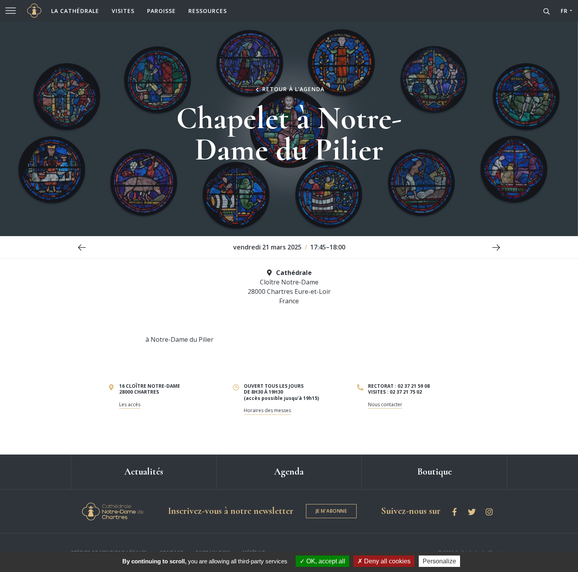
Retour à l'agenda (292, 89)
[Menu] (10, 10)
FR (564, 11)
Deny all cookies (386, 561)
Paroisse (161, 11)
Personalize (439, 561)
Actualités (143, 471)
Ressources (207, 11)
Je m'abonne (331, 511)
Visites (123, 11)
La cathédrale (75, 11)
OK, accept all (325, 561)
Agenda (289, 471)
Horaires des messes (267, 410)
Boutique (434, 471)
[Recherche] (546, 10)
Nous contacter (385, 404)
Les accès (129, 404)
